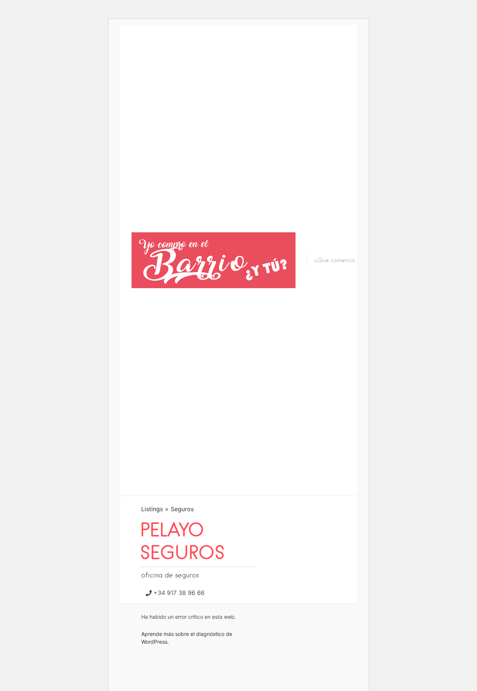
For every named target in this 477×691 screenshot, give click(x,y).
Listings (152, 509)
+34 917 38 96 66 (179, 592)
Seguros (182, 509)
